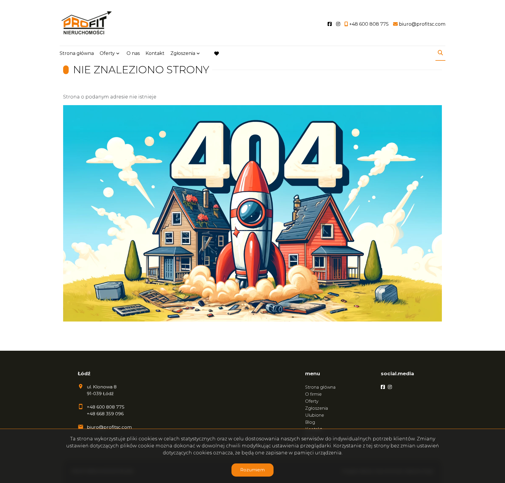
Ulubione (314, 415)
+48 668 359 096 (105, 413)
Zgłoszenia (316, 408)
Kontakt (155, 53)
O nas (133, 53)
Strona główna (77, 53)
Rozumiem (252, 469)
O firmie (313, 394)
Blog (310, 422)
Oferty (107, 53)
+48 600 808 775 (105, 407)
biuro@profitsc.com (109, 427)
